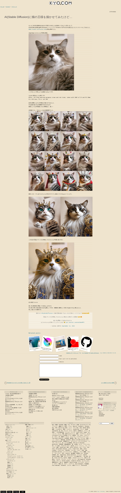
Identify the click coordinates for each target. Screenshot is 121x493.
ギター (65, 464)
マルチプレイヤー (65, 446)
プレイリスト (57, 453)
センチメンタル (85, 461)
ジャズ (8, 453)
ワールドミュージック (11, 442)
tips (26, 440)
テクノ (9, 451)
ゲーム (86, 431)
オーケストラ (74, 441)
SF (26, 430)
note (100, 412)
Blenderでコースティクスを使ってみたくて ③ (17, 382)
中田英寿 (61, 444)
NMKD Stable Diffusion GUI (37, 29)
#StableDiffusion (47, 313)
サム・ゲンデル (81, 438)
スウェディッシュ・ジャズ (13, 456)
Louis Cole (79, 432)
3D (62, 443)
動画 (56, 424)
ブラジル (63, 459)
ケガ (78, 435)
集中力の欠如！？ (9, 409)
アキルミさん (61, 450)
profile (101, 398)
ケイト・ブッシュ (79, 446)
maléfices (55, 444)
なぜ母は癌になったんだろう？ (59, 402)
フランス (7, 437)
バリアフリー (83, 434)
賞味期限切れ (67, 444)
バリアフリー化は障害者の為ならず (37, 400)
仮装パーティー (76, 465)
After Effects (74, 447)
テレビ (67, 437)
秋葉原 (69, 458)
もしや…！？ (8, 397)
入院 (80, 428)
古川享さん (81, 426)
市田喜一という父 (33, 395)
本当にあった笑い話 (10, 432)
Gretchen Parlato (57, 452)
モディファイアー (68, 456)
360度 (86, 429)
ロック (8, 443)
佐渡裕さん (80, 431)
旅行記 (26, 443)
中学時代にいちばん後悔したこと (37, 406)
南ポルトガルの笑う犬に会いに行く (80, 440)
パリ (7, 439)
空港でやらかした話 (57, 410)
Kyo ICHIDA (83, 395)
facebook (63, 465)
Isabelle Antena (76, 461)
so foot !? (28, 447)
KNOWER (54, 455)
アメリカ (67, 432)
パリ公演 (58, 395)
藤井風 (71, 438)
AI (59, 431)
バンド (70, 428)
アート (26, 437)
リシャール (72, 437)
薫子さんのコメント (70, 434)
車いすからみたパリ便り (105, 393)
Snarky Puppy (56, 456)
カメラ (80, 444)
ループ (82, 429)
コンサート (69, 429)
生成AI (8, 427)
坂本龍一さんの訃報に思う (35, 404)
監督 (27, 433)
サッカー (73, 424)
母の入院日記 (55, 408)
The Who (86, 456)
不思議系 (86, 464)
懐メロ (61, 462)
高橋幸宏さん (55, 462)
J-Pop (9, 448)
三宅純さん (75, 452)
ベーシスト (79, 455)
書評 (58, 447)
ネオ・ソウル (82, 447)
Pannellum (62, 447)
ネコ (69, 424)
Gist (81, 435)
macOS (72, 446)
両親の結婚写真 (56, 406)
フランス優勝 (83, 452)
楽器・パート (9, 473)
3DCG (7, 426)
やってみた (8, 435)
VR (52, 446)
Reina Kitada (73, 462)
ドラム (70, 426)
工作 (88, 447)
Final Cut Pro (58, 458)
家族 (65, 424)
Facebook (101, 416)
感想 (77, 434)
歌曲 (8, 462)
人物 (6, 429)
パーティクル (86, 444)
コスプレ (69, 465)
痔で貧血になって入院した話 (36, 411)
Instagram (101, 414)
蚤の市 (85, 455)
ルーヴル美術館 (68, 443)
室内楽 (9, 467)
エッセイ (7, 431)
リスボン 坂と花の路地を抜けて (13, 393)
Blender (87, 426)
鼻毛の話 (7, 411)
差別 (81, 449)
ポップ (8, 446)
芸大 (63, 453)
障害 (64, 429)
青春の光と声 (32, 409)
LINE (22, 492)
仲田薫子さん (66, 441)
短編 (27, 426)
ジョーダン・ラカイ (75, 450)
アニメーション (30, 428)
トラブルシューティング (82, 437)
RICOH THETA (86, 428)
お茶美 (76, 444)
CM (26, 429)
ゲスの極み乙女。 (78, 456)
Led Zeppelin (81, 459)
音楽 (6, 440)
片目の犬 (31, 412)
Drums (9, 476)
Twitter (101, 413)
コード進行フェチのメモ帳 (108, 382)
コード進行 (57, 446)
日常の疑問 (27, 446)
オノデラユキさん (82, 441)
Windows (68, 440)
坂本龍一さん (79, 453)
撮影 (53, 429)
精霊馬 (74, 435)
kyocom (60, 3)
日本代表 (67, 450)
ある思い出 (54, 393)
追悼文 (7, 434)
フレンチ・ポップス (12, 449)
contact (101, 399)
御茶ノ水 (61, 464)
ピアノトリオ (10, 454)
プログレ (9, 445)
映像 (62, 456)
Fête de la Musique (78, 443)
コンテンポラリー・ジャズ (13, 457)
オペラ (9, 464)
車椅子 (62, 437)
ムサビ (69, 449)
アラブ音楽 (9, 472)
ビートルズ (81, 462)
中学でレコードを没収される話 (36, 408)
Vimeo (85, 432)
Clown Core (76, 449)
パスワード (71, 464)
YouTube (61, 424)
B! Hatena (16, 492)
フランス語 (75, 428)
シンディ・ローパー (71, 459)
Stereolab (84, 465)
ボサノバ (8, 468)
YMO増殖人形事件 (9, 395)
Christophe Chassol (61, 449)
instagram (55, 431)
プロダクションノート (77, 458)
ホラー (27, 432)
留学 (68, 447)
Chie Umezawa (56, 465)
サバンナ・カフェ (68, 431)
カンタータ (10, 461)
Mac (53, 428)
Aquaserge (63, 455)
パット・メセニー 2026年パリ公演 (60, 397)
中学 (56, 428)
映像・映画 (27, 424)
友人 (53, 424)
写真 (26, 438)
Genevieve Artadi (57, 441)
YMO (75, 438)
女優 (27, 435)
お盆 (86, 450)
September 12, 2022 (68, 326)
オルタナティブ (10, 470)
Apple (75, 431)
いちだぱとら (58, 429)
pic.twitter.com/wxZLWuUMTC (75, 322)
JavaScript (76, 429)
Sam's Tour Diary (104, 395)
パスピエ (58, 459)
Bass (8, 477)
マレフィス (58, 443)
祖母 (87, 438)
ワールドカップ (83, 424)
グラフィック (8, 424)
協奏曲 (9, 465)
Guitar (9, 475)
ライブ (59, 434)
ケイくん (73, 432)
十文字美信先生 (60, 432)
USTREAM (66, 438)
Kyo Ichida (101, 491)
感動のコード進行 (63, 426)
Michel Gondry (66, 461)
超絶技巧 (66, 462)
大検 (83, 450)
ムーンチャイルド (67, 452)
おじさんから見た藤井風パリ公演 (13, 407)
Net (58, 455)
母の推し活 (54, 405)
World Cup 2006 (63, 428)
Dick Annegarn (79, 464)
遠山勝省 (73, 453)
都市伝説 (63, 440)
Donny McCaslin (71, 455)
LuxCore (67, 453)
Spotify (75, 426)
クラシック (9, 459)
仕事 (78, 424)
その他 (26, 449)
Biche (65, 458)
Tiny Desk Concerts (57, 438)
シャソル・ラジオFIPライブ (59, 403)
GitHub (86, 453)
